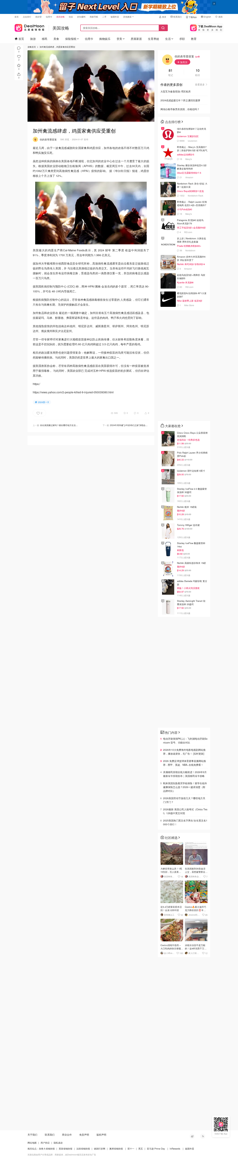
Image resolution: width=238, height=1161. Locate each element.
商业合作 (67, 1134)
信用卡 (49, 16)
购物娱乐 (104, 39)
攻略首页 (32, 46)
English (207, 16)
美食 (56, 39)
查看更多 (200, 84)
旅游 (33, 39)
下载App (193, 16)
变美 (119, 39)
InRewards (175, 1148)
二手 (104, 16)
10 (197, 70)
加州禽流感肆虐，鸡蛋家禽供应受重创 (57, 46)
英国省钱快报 (65, 1148)
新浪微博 (192, 1136)
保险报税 (70, 39)
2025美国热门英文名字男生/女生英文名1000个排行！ (185, 822)
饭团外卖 (115, 16)
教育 (194, 39)
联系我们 (177, 16)
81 (170, 70)
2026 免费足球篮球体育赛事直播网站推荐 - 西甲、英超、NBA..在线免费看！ (184, 762)
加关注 (183, 62)
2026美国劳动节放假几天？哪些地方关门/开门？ (184, 800)
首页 (16, 16)
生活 (168, 39)
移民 (44, 39)
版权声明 (101, 1134)
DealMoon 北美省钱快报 (29, 27)
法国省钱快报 (83, 1148)
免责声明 (84, 1134)
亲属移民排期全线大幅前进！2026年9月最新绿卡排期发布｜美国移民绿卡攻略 (185, 774)
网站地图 (32, 1142)
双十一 (131, 1148)
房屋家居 (136, 39)
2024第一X (43, 402)
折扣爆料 (81, 16)
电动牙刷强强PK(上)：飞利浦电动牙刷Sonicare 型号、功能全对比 (185, 740)
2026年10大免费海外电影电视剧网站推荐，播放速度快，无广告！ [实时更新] (184, 751)
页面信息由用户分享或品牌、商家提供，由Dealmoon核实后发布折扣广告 (62, 1154)
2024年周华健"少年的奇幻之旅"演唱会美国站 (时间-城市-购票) (139, 425)
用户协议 (45, 1142)
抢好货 (38, 16)
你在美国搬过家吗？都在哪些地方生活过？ (60, 425)
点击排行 (27, 16)
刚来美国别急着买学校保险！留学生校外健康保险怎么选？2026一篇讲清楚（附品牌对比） (185, 787)
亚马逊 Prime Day (156, 1148)
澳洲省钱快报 (116, 1148)
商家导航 (94, 16)
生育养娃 (153, 39)
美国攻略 (60, 16)
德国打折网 (99, 1148)
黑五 (140, 1148)
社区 (71, 16)
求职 (182, 39)
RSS (202, 1136)
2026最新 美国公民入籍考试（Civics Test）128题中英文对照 (185, 811)
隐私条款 (58, 1142)
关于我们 (32, 1134)
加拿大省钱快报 (47, 1148)
